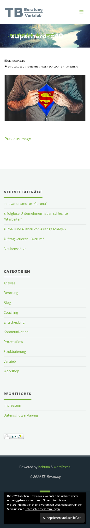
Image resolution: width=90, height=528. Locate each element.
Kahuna (43, 467)
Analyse (9, 283)
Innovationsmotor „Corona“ (25, 203)
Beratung (11, 292)
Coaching (11, 312)
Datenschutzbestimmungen (42, 509)
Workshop (11, 371)
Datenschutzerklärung (21, 415)
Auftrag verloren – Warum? (24, 239)
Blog (7, 302)
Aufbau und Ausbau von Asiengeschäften (35, 229)
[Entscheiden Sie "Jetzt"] (25, 12)
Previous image (18, 138)
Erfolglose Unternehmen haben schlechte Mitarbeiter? (42, 66)
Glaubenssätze (15, 248)
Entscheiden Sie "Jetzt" (31, 35)
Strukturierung (15, 351)
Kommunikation (16, 332)
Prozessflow (13, 341)
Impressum (12, 405)
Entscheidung (14, 322)
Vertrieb (10, 361)
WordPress (62, 467)
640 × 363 (12, 60)
